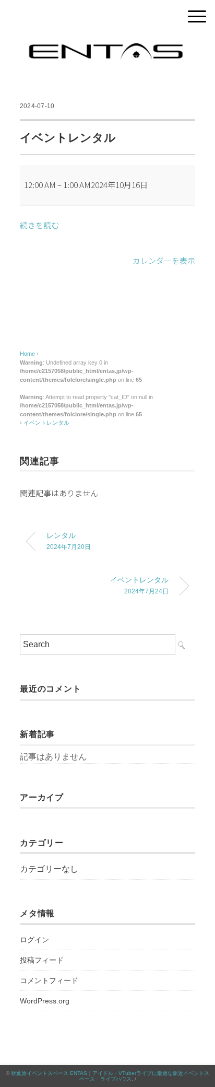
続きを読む (39, 224)
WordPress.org (44, 1001)
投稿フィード (42, 960)
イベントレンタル (46, 422)
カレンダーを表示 (164, 260)
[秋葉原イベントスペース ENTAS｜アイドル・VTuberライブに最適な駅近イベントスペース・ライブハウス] (107, 44)
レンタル (68, 540)
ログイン (34, 940)
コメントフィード (49, 980)
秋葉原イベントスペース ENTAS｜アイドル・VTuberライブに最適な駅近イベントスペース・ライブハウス (110, 1076)
